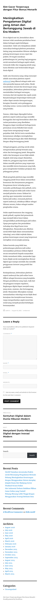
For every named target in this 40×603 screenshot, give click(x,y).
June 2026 (9, 533)
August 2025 (10, 560)
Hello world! (30, 512)
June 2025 (9, 566)
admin (8, 310)
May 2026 (9, 536)
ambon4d (6, 81)
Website (6, 382)
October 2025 (10, 555)
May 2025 (9, 568)
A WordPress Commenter (13, 512)
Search (5, 451)
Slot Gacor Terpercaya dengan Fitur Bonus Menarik (20, 8)
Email (6, 373)
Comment (7, 334)
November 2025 (11, 552)
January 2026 (10, 547)
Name (6, 363)
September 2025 (11, 557)
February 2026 (10, 544)
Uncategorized (10, 589)
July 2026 (8, 530)
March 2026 (9, 541)
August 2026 (10, 527)
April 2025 (9, 571)
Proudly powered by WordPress (12, 599)
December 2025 (11, 549)
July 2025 (8, 563)
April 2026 (9, 538)
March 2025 (9, 574)
